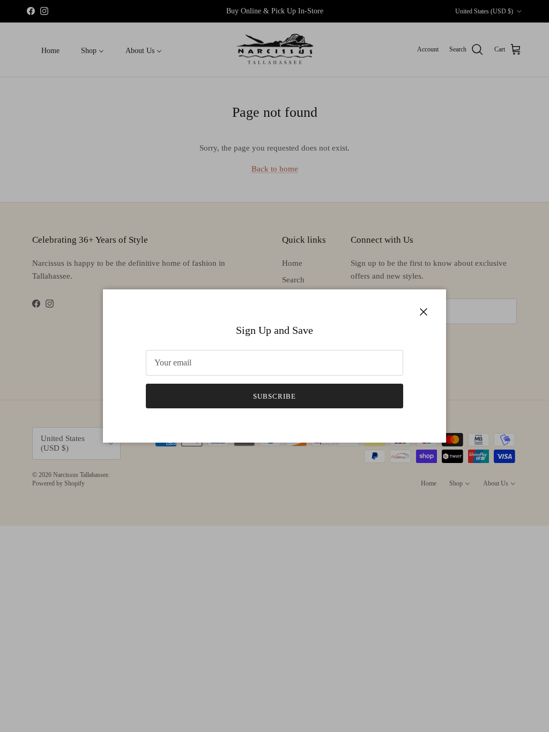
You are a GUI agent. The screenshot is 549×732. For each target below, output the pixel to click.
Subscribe (274, 396)
